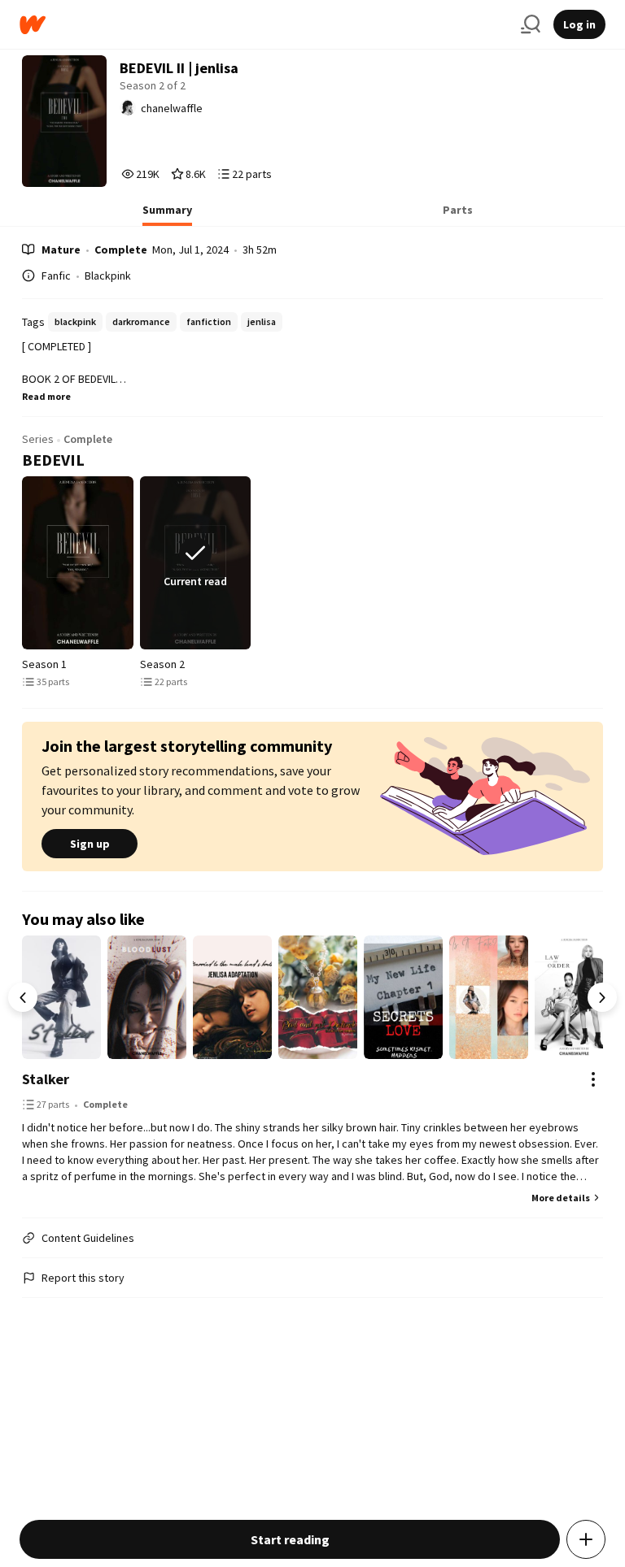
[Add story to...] (585, 1539)
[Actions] (593, 1079)
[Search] (530, 24)
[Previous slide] (25, 562)
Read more (46, 396)
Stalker (45, 1079)
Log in (579, 24)
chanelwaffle (172, 108)
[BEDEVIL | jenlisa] (77, 562)
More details (560, 1198)
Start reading (290, 1539)
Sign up (90, 843)
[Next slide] (599, 562)
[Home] (264, 25)
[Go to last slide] (22, 997)
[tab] (167, 214)
